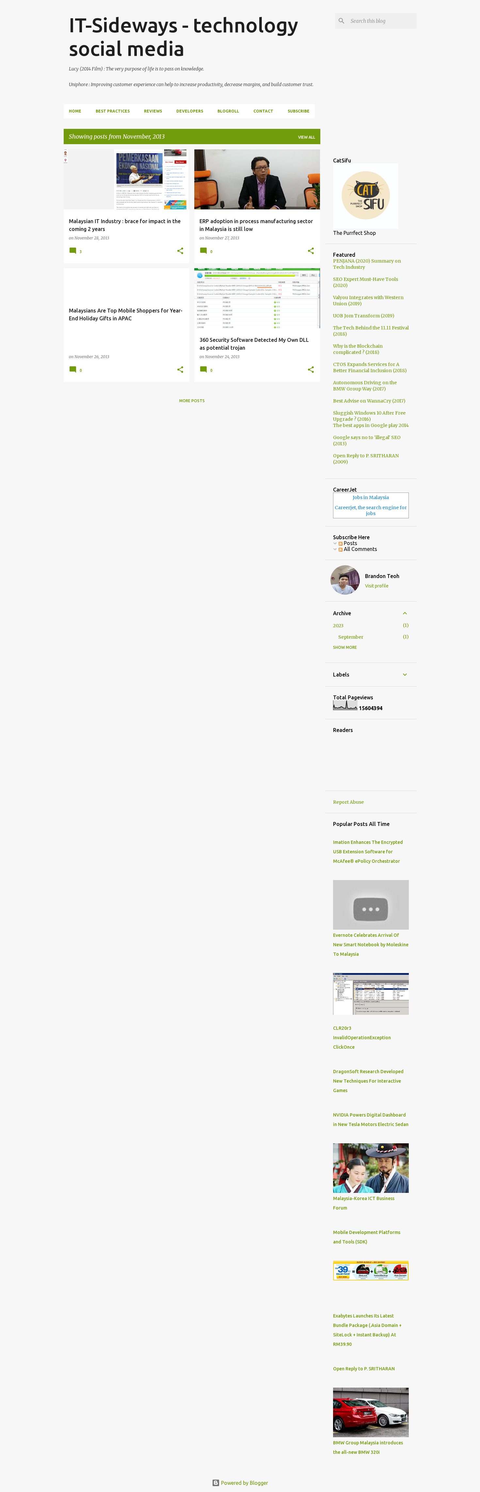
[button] (180, 251)
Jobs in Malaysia (371, 497)
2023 (338, 626)
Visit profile (377, 585)
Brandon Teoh (382, 576)
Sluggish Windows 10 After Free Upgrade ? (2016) (369, 416)
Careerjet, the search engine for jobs (371, 510)
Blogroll (228, 111)
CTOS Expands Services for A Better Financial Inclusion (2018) (370, 367)
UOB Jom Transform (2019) (363, 316)
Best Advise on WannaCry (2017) (369, 401)
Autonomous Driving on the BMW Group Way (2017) (365, 386)
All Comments (360, 549)
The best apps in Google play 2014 (371, 425)
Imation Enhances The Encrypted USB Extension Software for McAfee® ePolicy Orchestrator (368, 852)
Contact (263, 111)
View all (306, 137)
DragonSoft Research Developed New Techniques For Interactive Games (368, 1081)
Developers (189, 111)
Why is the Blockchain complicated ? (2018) (358, 349)
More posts (192, 401)
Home (75, 111)
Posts (350, 543)
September (350, 637)
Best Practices (113, 111)
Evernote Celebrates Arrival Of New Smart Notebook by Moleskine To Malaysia (370, 945)
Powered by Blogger (244, 1483)
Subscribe (299, 111)
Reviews (153, 111)
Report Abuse (348, 802)
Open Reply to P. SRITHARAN (364, 1368)
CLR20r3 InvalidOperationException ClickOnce (362, 1038)
